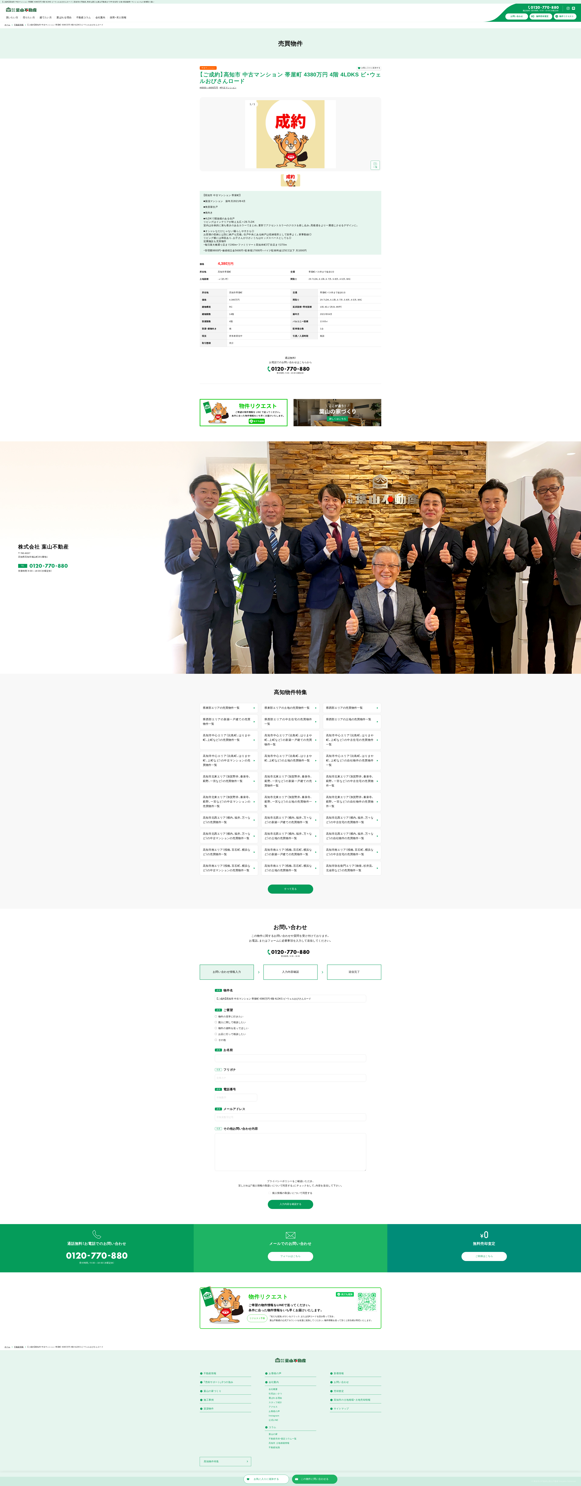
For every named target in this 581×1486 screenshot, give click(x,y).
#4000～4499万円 (209, 87)
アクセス (273, 1407)
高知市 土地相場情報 (279, 1443)
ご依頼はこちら (484, 1256)
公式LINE (273, 1420)
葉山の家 (273, 1434)
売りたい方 (29, 17)
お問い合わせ (516, 16)
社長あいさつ (275, 1393)
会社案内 (100, 17)
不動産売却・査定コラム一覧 (282, 1438)
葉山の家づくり (212, 1391)
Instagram (274, 1415)
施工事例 (209, 1400)
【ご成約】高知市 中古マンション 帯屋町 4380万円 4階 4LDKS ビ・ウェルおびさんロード (65, 25)
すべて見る (290, 888)
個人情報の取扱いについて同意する (292, 1193)
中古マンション (208, 68)
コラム (272, 1427)
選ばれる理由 (64, 17)
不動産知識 (274, 1447)
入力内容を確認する (290, 1204)
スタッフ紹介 (275, 1402)
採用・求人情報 (118, 17)
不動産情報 (19, 25)
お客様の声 (275, 1373)
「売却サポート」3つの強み (218, 1382)
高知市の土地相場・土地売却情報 (352, 1400)
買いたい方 (12, 17)
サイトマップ (341, 1408)
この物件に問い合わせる (314, 1479)
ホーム (7, 25)
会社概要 (273, 1389)
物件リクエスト (566, 16)
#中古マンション (228, 87)
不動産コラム (83, 17)
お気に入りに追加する (370, 68)
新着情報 (339, 1373)
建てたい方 (46, 17)
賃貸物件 (209, 1408)
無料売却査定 (542, 16)
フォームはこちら (290, 1256)
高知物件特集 (211, 1461)
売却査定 (339, 1391)
